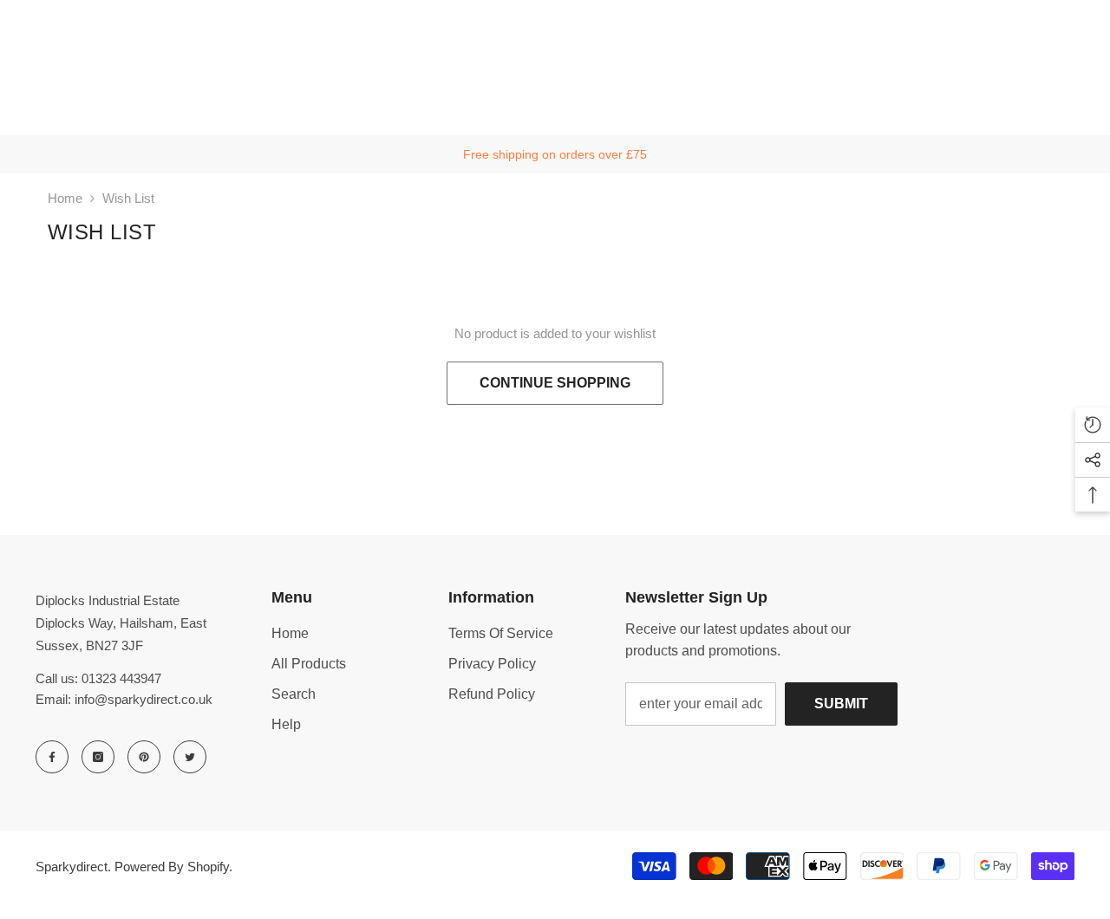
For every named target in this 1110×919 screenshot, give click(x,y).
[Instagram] (98, 756)
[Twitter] (189, 756)
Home (65, 198)
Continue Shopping (555, 382)
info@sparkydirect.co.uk (143, 699)
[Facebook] (52, 756)
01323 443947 (121, 678)
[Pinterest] (143, 756)
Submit (841, 703)
